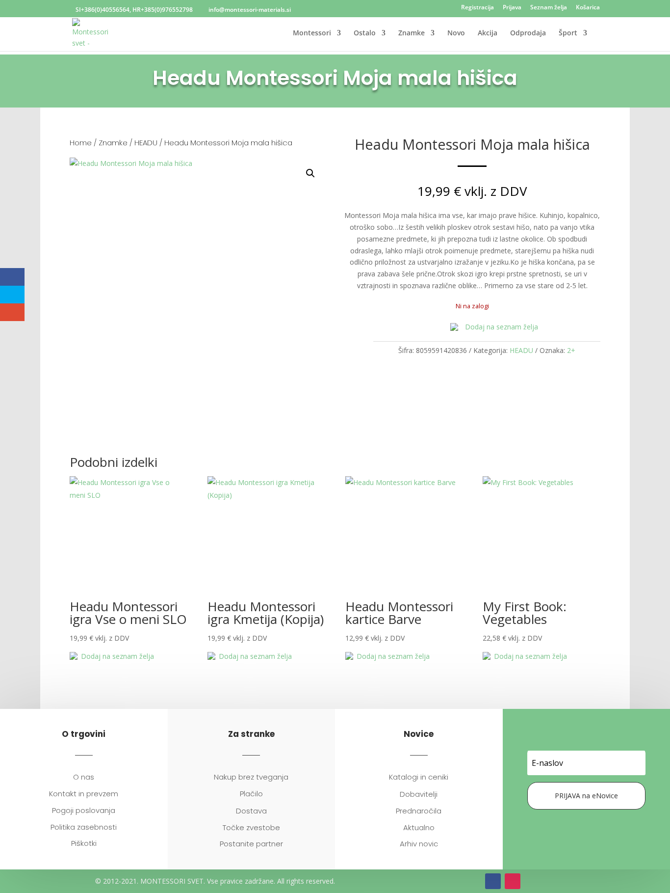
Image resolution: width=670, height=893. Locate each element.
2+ (571, 350)
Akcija (487, 33)
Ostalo (365, 33)
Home (81, 142)
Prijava (512, 7)
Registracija (477, 7)
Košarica (588, 7)
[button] (310, 173)
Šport (568, 33)
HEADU (145, 142)
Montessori (312, 33)
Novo (456, 33)
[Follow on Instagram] (596, 736)
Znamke (411, 33)
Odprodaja (528, 33)
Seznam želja (548, 7)
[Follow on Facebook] (576, 736)
